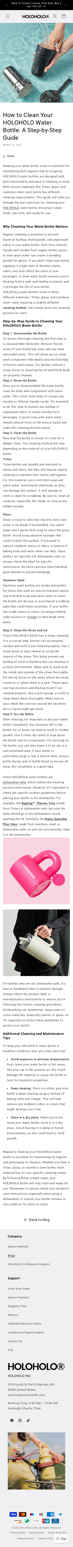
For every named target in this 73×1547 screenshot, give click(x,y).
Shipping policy (25, 1538)
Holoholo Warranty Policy (24, 1323)
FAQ (10, 1350)
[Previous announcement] (7, 5)
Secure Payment (18, 1297)
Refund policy (36, 1532)
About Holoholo (18, 1246)
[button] (8, 16)
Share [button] (10, 156)
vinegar (32, 617)
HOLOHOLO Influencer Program (29, 1264)
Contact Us (15, 1341)
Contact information (49, 1538)
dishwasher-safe (14, 782)
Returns (13, 1314)
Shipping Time (17, 1306)
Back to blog (39, 1220)
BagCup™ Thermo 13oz (38, 803)
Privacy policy (18, 1532)
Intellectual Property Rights (26, 1332)
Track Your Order (19, 1288)
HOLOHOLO (11, 208)
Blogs (11, 1255)
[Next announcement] (66, 5)
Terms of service (57, 1532)
